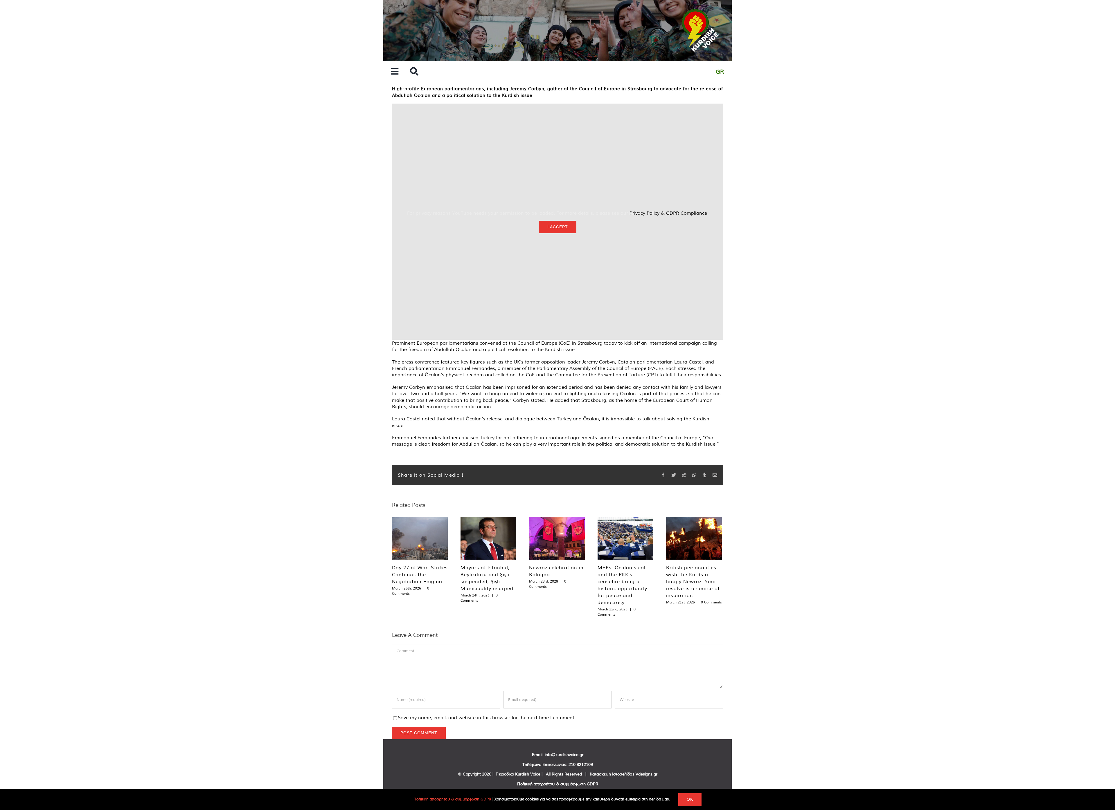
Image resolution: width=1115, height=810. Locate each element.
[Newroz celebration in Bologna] (557, 538)
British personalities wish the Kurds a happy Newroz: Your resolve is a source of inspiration (693, 581)
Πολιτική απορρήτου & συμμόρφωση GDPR (557, 784)
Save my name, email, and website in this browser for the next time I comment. (487, 717)
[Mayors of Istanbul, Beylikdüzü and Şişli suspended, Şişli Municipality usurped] (488, 538)
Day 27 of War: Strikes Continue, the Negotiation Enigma (420, 574)
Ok (690, 799)
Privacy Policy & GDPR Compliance (668, 213)
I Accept (557, 227)
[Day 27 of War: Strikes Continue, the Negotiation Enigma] (420, 538)
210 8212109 (581, 764)
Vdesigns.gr (646, 774)
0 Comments (711, 602)
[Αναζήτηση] (414, 72)
